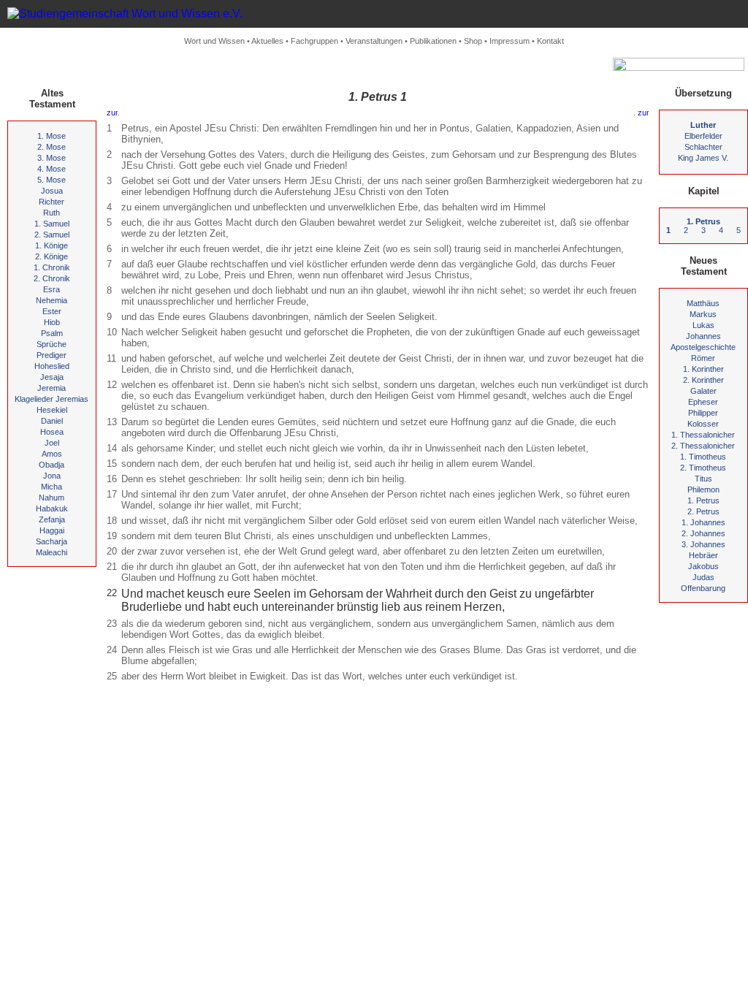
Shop (473, 41)
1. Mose (51, 136)
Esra (51, 289)
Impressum (509, 41)
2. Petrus (703, 511)
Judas (703, 577)
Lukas (703, 325)
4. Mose (51, 168)
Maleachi (51, 552)
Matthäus (703, 303)
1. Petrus (703, 500)
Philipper (703, 412)
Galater (703, 390)
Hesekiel (52, 409)
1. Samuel (51, 223)
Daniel (52, 420)
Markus (703, 314)
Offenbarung (703, 588)
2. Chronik (52, 278)
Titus (703, 478)
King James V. (703, 157)
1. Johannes (703, 522)
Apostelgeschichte (703, 347)
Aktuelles (267, 41)
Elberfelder (703, 136)
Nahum (51, 497)
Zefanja (52, 519)
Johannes (703, 336)
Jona (52, 475)
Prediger (51, 355)
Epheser (703, 401)
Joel (52, 442)
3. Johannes (703, 544)
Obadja (51, 464)
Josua (52, 190)
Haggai (51, 530)
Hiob (52, 322)
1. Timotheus (703, 456)
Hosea (52, 431)
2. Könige (51, 256)
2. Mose (51, 146)
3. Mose (51, 157)
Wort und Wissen (214, 41)
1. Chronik (52, 267)
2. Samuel (51, 234)
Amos (52, 453)
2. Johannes (703, 533)
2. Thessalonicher (703, 445)
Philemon (703, 489)
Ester (51, 311)
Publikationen (433, 41)
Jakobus (703, 566)
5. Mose (51, 179)
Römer (703, 358)
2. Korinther (703, 380)
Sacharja (51, 541)
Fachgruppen (314, 41)
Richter (51, 201)
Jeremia (51, 388)
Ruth (51, 212)
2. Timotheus (703, 467)
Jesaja (52, 377)
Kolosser (703, 423)
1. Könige (51, 245)
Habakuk (52, 508)
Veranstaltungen (374, 41)
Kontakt (550, 41)
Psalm (52, 333)
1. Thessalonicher (703, 434)
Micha (51, 486)
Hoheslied (51, 366)
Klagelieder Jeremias (51, 399)
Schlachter (703, 146)
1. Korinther (703, 369)
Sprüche (51, 344)
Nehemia (51, 300)
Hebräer (703, 555)
